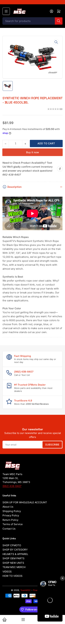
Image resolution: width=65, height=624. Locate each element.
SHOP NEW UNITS (13, 562)
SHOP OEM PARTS (13, 558)
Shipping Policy (11, 511)
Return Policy (10, 519)
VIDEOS (7, 571)
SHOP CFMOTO (11, 545)
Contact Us (9, 528)
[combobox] (32, 21)
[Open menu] (6, 11)
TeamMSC (25, 590)
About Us (7, 506)
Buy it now (32, 152)
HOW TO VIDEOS (12, 575)
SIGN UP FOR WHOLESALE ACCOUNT (24, 502)
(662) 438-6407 (12, 486)
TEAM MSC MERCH (14, 567)
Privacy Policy (10, 515)
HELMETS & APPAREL (15, 554)
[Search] (58, 21)
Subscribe (52, 444)
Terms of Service (12, 524)
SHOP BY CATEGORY (15, 549)
